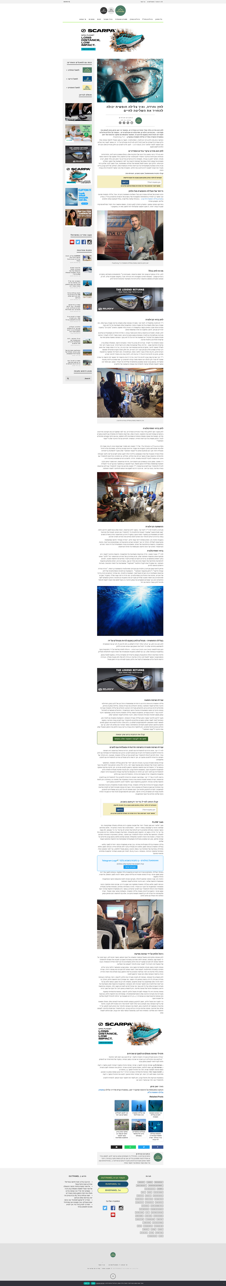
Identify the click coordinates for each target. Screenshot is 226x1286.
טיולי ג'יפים (149, 1199)
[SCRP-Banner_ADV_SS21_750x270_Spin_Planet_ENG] (113, 40)
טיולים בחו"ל (147, 19)
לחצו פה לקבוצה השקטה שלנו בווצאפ (130, 739)
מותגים (92, 19)
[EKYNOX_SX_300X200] (78, 154)
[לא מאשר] (224, 1283)
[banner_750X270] (130, 299)
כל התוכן (158, 19)
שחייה (151, 1232)
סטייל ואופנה (139, 1219)
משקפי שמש (139, 1215)
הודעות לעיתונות (158, 1195)
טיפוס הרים (145, 1205)
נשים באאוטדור (150, 1219)
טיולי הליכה (139, 1199)
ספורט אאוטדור (121, 19)
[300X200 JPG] (78, 112)
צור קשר (143, 1)
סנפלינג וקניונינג (157, 1222)
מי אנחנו (82, 19)
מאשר (93, 1283)
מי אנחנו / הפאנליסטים (154, 1)
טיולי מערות (139, 1202)
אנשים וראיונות (158, 1192)
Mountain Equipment (155, 1185)
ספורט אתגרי (147, 1222)
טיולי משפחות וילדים (157, 1205)
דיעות (143, 1192)
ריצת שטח (145, 1229)
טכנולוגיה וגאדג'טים (157, 1212)
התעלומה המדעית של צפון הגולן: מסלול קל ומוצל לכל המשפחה (73, 352)
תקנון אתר (106, 1268)
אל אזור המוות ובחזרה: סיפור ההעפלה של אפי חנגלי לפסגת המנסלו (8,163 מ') (73, 271)
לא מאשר (86, 1283)
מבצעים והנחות (158, 1215)
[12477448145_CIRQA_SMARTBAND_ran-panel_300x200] (78, 218)
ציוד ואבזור (108, 19)
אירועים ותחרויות (150, 1188)
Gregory (141, 1182)
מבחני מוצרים (139, 1212)
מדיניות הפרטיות (100, 1283)
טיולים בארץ (135, 19)
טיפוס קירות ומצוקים (157, 1209)
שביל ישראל (159, 1232)
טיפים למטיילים (144, 1209)
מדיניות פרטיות (94, 1268)
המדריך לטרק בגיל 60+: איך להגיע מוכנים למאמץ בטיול (73, 318)
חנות (99, 19)
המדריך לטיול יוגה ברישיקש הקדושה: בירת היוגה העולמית (73, 362)
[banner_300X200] (78, 197)
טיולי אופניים (158, 1199)
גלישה (149, 1192)
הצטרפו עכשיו (130, 867)
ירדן (147, 1212)
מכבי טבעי (148, 1215)
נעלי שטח (159, 1219)
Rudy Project (141, 1185)
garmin (149, 1182)
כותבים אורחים (126, 118)
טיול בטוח (140, 1195)
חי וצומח (148, 1195)
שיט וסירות (144, 1232)
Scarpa (160, 1188)
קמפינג (153, 1229)
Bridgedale (158, 1182)
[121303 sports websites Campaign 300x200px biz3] (78, 133)
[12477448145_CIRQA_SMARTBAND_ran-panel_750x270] (130, 680)
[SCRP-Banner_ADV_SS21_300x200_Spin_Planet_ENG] (78, 175)
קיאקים (160, 1229)
